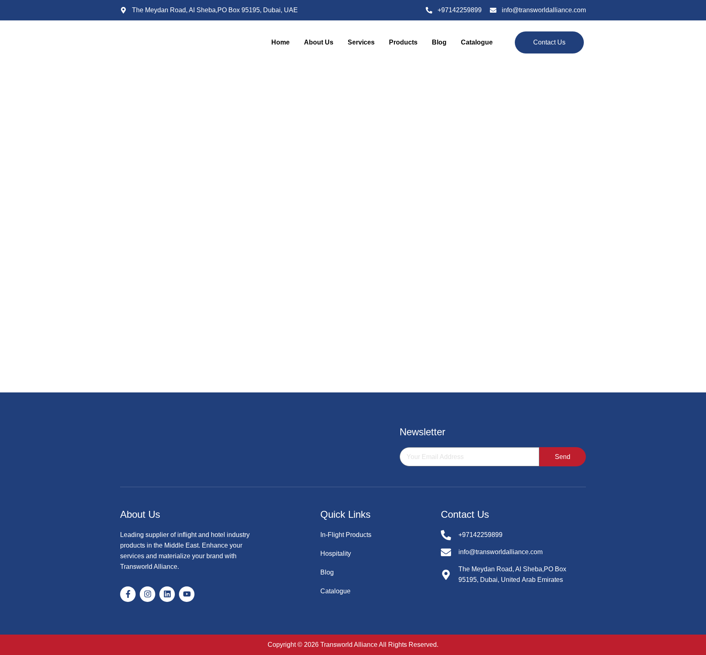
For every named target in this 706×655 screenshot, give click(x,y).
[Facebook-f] (128, 594)
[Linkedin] (167, 594)
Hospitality (335, 553)
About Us (318, 42)
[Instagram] (147, 594)
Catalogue (477, 42)
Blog (439, 42)
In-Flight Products (345, 534)
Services (361, 42)
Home (280, 42)
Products (403, 42)
